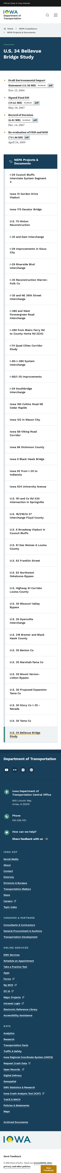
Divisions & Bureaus (15, 883)
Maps (7, 1111)
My (8, 985)
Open (12, 1069)
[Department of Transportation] (11, 12)
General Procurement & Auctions (23, 931)
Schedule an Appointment (19, 960)
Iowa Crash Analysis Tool (22, 1093)
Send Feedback (12, 1156)
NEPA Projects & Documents (21, 32)
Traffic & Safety (13, 1051)
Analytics (9, 1033)
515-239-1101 (19, 820)
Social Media (11, 859)
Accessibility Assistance (18, 1015)
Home (10, 28)
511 (7, 991)
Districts (9, 877)
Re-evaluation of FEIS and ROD (28, 134)
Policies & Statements (16, 1105)
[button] (49, 1169)
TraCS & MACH (12, 1099)
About (7, 865)
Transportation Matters (17, 889)
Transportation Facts (16, 1045)
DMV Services (12, 954)
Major (12, 997)
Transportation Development (20, 937)
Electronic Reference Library (20, 1009)
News (7, 895)
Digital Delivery (13, 1075)
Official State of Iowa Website (17, 3)
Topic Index (10, 907)
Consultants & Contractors (19, 925)
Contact (8, 871)
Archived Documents (16, 1122)
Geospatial (10, 1081)
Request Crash (15, 1063)
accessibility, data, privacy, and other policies (28, 1164)
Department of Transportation (12, 17)
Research (9, 1039)
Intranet (12, 1003)
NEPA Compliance (28, 28)
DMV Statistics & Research (19, 1087)
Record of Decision (22, 117)
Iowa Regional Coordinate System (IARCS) (28, 1057)
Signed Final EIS (23, 100)
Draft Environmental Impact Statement (30, 82)
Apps (6, 972)
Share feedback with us (27, 838)
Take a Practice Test (15, 966)
